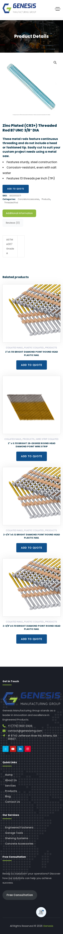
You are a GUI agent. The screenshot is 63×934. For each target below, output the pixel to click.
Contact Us (12, 802)
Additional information (19, 213)
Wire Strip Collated (47, 439)
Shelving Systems (16, 838)
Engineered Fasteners (19, 827)
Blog (8, 796)
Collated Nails (14, 347)
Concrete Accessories (28, 199)
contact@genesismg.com (25, 731)
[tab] (19, 213)
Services (10, 785)
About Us (11, 780)
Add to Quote (15, 188)
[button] (55, 62)
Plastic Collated (34, 347)
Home (9, 775)
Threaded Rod (11, 202)
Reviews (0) (13, 222)
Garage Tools (14, 833)
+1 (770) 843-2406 (20, 726)
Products (46, 199)
